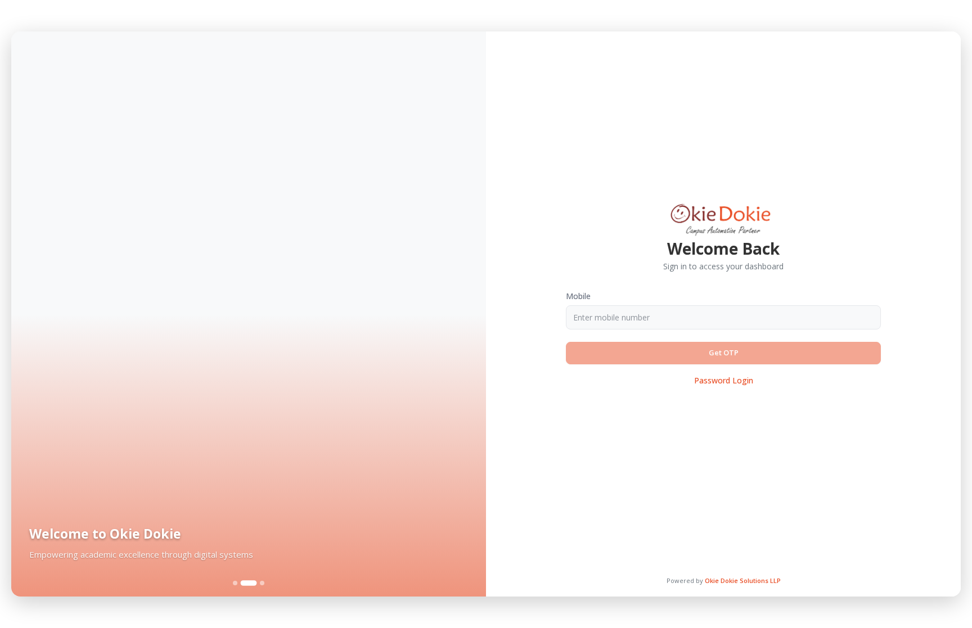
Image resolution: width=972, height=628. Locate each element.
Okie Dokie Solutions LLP (743, 580)
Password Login (723, 380)
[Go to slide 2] (249, 583)
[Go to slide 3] (262, 583)
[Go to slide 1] (235, 583)
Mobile (578, 296)
